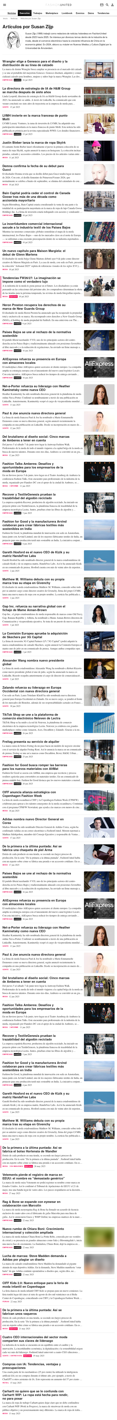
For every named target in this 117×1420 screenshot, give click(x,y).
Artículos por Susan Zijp (31, 18)
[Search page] (107, 5)
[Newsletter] (102, 5)
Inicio (5, 18)
